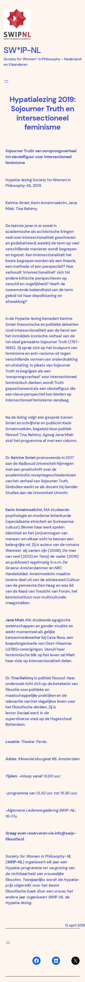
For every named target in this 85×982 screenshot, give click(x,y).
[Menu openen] (6, 81)
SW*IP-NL (22, 50)
